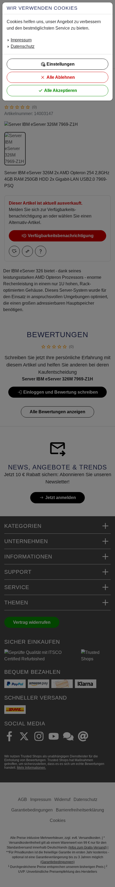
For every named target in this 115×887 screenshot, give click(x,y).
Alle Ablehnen (61, 77)
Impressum (21, 40)
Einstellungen (61, 64)
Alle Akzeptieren (60, 90)
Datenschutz (22, 46)
